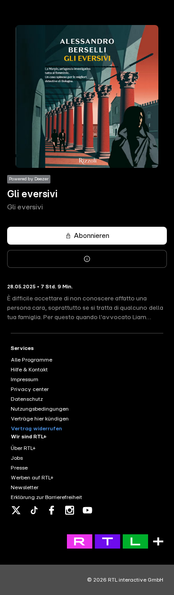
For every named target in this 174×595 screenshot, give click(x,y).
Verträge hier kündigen (40, 418)
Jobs (17, 458)
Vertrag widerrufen (36, 428)
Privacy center (30, 389)
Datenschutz (27, 399)
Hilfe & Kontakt (29, 369)
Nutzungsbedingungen (40, 409)
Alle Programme (31, 359)
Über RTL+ (23, 448)
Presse (19, 467)
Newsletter (24, 487)
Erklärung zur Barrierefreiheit (46, 497)
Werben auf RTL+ (32, 477)
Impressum (24, 379)
